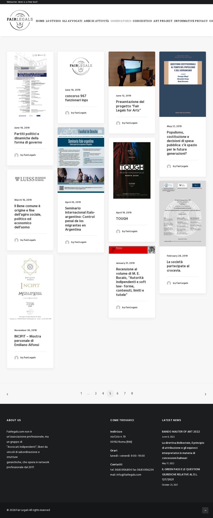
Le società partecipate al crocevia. (178, 266)
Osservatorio (120, 20)
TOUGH (122, 219)
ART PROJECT (162, 20)
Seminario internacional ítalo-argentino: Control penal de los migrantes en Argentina (80, 219)
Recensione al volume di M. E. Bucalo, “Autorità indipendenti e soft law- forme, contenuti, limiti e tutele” (131, 282)
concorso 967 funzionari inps (76, 98)
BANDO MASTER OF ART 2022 (181, 431)
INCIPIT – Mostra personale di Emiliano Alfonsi (27, 341)
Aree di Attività (96, 20)
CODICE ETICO (142, 20)
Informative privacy (191, 20)
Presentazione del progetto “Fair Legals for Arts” (130, 106)
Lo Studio (53, 20)
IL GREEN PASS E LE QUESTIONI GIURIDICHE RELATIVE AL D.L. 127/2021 (181, 474)
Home (40, 20)
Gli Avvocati (72, 20)
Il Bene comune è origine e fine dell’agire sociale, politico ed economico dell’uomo (27, 216)
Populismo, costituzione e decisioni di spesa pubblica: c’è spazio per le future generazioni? (182, 143)
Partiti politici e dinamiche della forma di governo (28, 138)
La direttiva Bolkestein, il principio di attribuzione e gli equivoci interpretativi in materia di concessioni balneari (183, 451)
